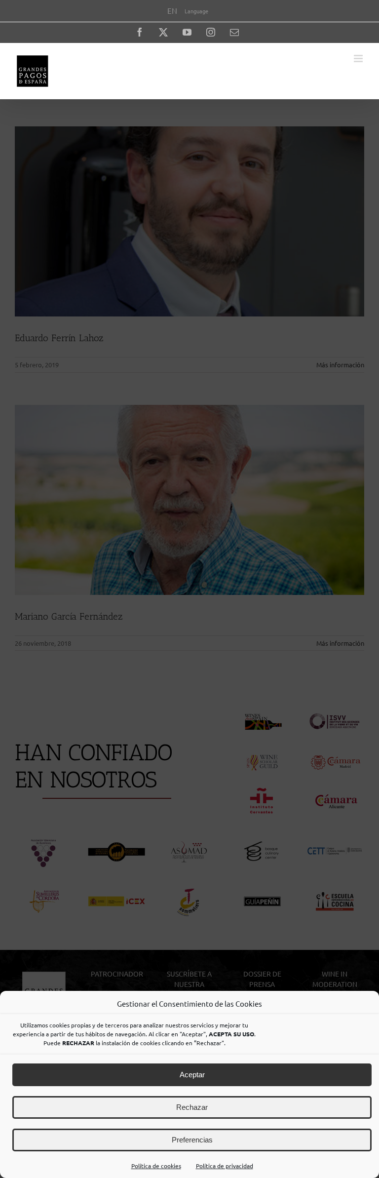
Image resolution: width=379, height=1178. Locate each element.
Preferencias (192, 1140)
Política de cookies (156, 1166)
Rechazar (192, 1107)
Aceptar (192, 1074)
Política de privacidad (224, 1166)
